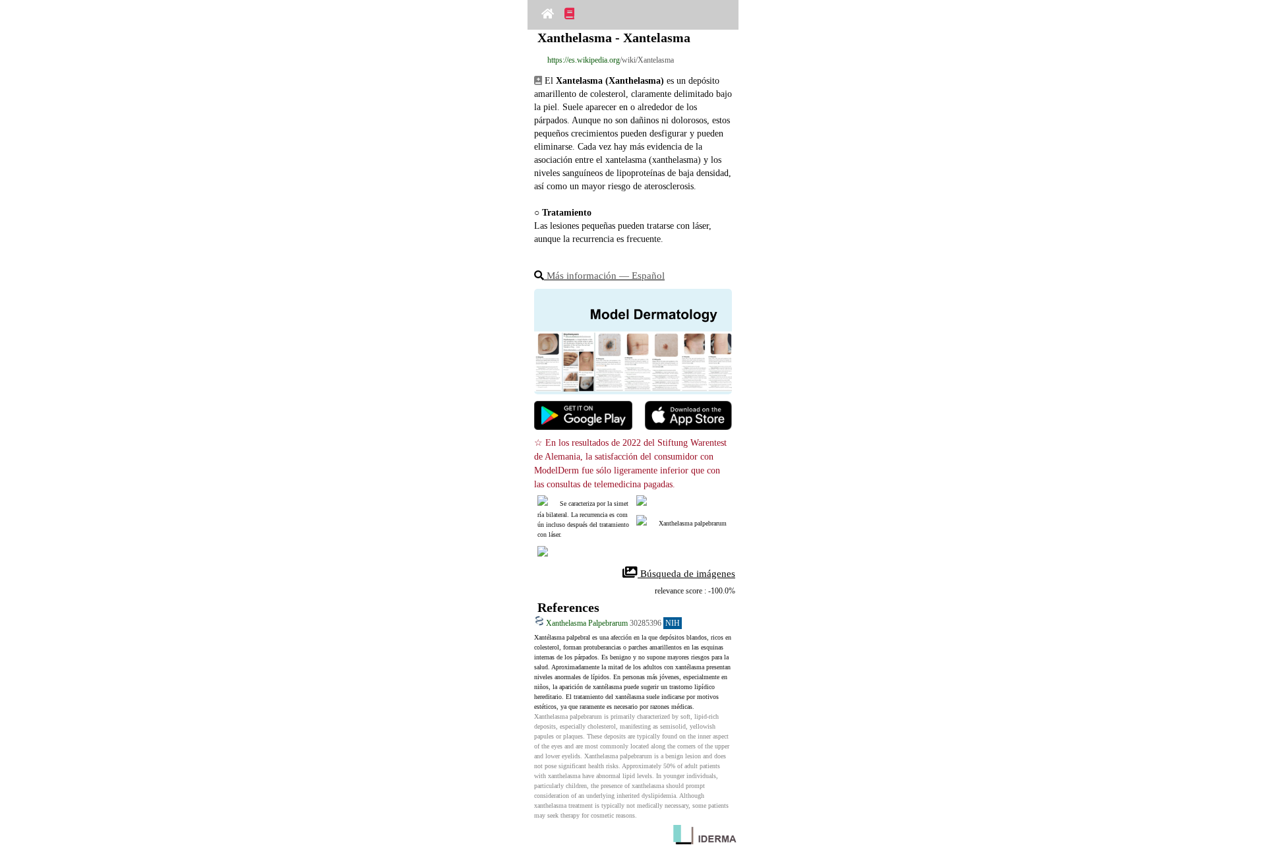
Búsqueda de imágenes (686, 573)
